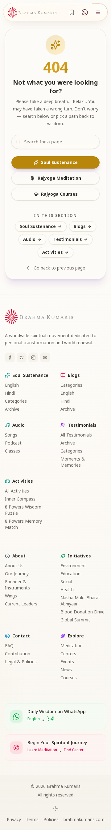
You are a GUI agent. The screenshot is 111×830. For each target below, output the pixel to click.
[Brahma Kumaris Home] (32, 12)
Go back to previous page (59, 268)
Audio (29, 239)
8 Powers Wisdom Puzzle (23, 510)
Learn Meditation (42, 750)
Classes (12, 451)
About (19, 556)
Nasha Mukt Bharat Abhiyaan (80, 601)
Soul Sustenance (59, 162)
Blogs (79, 226)
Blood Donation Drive (82, 612)
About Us (14, 566)
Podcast (13, 443)
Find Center (74, 750)
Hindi (10, 393)
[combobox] (55, 142)
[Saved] (72, 12)
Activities (52, 252)
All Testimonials (76, 435)
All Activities (17, 491)
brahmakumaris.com (84, 819)
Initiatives (79, 556)
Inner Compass (20, 499)
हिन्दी (50, 718)
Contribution (17, 653)
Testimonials (67, 239)
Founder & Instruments (17, 585)
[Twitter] (22, 357)
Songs (11, 435)
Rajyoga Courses (59, 194)
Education (70, 574)
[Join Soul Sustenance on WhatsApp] (85, 12)
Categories (16, 401)
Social (66, 582)
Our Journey (17, 574)
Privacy (14, 819)
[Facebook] (10, 357)
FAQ (9, 645)
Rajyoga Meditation (59, 178)
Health (67, 590)
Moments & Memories (72, 462)
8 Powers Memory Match (23, 524)
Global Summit (75, 620)
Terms (32, 819)
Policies (51, 819)
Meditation (71, 645)
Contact (21, 636)
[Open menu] (98, 12)
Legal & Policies (21, 661)
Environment (73, 566)
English (12, 385)
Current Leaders (21, 604)
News (66, 669)
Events (67, 661)
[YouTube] (45, 357)
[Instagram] (33, 357)
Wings (11, 596)
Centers (68, 653)
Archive (12, 409)
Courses (68, 677)
